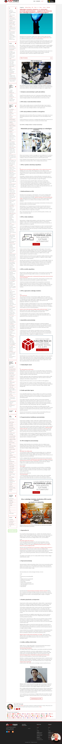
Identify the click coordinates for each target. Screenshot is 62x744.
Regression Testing (12, 456)
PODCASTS (11, 455)
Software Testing (28, 7)
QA (9, 506)
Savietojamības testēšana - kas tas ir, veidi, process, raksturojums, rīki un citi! (12, 151)
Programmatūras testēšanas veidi (39, 735)
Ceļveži (38, 730)
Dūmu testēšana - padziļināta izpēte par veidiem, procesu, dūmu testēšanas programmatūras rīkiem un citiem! (12, 266)
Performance (11, 498)
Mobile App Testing (12, 445)
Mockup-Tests (11, 447)
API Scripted (11, 522)
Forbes (40, 706)
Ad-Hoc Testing (11, 418)
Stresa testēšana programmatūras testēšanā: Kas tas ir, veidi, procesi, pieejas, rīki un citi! (12, 144)
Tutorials (10, 484)
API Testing (11, 423)
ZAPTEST (22, 705)
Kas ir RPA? (11, 395)
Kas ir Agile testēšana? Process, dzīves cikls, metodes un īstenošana (12, 349)
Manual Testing (11, 442)
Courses (44, 7)
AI (9, 420)
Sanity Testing (11, 466)
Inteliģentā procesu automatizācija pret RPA (12, 29)
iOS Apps (10, 505)
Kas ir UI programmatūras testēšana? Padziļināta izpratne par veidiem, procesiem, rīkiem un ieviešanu (12, 294)
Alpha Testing (11, 422)
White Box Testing (12, 487)
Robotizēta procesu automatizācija (39, 738)
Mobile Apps (11, 501)
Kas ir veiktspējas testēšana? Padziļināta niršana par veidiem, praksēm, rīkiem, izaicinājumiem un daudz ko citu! (12, 311)
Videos (40, 7)
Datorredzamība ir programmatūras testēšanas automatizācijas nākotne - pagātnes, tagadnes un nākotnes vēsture (12, 35)
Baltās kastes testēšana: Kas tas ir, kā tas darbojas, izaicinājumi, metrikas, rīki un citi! (12, 175)
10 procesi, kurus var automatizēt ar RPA (12, 398)
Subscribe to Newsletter (42, 349)
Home (38, 727)
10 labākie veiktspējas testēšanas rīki (11, 95)
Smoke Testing (11, 468)
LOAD (10, 526)
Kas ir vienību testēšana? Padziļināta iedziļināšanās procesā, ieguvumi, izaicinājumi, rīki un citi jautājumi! (12, 320)
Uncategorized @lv (40, 739)
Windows (10, 503)
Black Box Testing (12, 428)
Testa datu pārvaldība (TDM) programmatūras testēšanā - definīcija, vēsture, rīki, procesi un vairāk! (12, 55)
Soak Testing (11, 469)
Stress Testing (11, 477)
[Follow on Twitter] (14, 709)
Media (10, 444)
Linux (10, 511)
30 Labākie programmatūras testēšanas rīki (12, 99)
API (9, 510)
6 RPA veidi (11, 387)
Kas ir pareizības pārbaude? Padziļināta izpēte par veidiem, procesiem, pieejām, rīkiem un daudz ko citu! (12, 285)
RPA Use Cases (11, 464)
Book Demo (36, 244)
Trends (35, 7)
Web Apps (10, 500)
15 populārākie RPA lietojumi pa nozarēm (12, 402)
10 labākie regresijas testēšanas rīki (11, 91)
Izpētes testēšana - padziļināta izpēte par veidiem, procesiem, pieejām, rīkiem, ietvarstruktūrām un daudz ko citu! (12, 239)
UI (9, 508)
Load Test (10, 440)
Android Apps (11, 513)
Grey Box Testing (12, 437)
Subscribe (48, 7)
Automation (11, 425)
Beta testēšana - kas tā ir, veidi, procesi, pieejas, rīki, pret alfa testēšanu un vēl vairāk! (12, 163)
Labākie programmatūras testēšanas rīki (39, 733)
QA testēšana (11, 123)
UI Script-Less (11, 521)
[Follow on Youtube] (17, 709)
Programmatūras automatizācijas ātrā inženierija (12, 19)
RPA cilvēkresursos (12, 370)
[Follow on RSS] (13, 732)
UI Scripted (11, 519)
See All (29, 728)
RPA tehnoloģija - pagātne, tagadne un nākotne (12, 390)
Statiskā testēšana (12, 119)
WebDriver (11, 486)
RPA (32, 7)
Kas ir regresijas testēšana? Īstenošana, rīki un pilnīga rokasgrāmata (12, 333)
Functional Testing (12, 436)
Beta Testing (11, 427)
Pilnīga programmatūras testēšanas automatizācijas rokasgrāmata (12, 70)
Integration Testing (12, 439)
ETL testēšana (11, 109)
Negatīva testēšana (12, 125)
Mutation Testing (12, 449)
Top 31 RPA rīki (11, 385)
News (10, 450)
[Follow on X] (11, 732)
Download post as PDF (36, 698)
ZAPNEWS (10, 489)
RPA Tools (10, 463)
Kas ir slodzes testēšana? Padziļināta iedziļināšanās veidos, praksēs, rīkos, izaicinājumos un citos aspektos (12, 341)
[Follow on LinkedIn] (19, 709)
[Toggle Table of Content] (51, 58)
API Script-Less (11, 524)
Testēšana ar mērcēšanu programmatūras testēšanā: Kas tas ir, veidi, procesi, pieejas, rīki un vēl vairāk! (12, 136)
